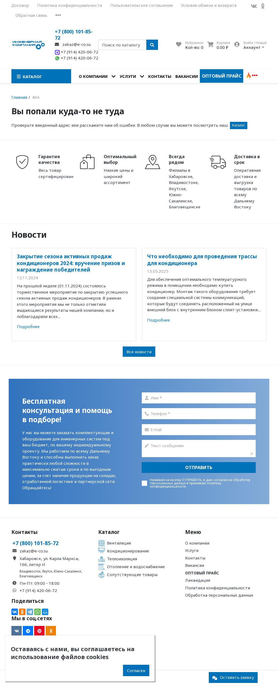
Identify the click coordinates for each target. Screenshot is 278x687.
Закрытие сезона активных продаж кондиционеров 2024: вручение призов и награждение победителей (71, 263)
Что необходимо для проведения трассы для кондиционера (202, 259)
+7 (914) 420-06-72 (79, 52)
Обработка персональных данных (219, 595)
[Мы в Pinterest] (39, 631)
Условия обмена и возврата (208, 5)
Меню (193, 532)
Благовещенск (31, 576)
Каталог (238, 125)
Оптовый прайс (221, 76)
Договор (20, 5)
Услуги (128, 76)
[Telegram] (30, 612)
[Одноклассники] (22, 612)
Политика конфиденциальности (69, 5)
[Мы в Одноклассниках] (263, 6)
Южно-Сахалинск (67, 571)
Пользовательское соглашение (141, 5)
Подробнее (28, 326)
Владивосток (30, 571)
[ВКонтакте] (14, 612)
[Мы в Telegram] (28, 631)
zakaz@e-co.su (76, 44)
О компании (93, 76)
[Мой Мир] (45, 612)
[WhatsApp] (37, 612)
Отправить (198, 467)
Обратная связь (31, 15)
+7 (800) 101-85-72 (74, 34)
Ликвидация (197, 580)
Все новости (139, 351)
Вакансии (186, 76)
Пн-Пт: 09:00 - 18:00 (39, 583)
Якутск (47, 571)
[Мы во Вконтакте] (254, 6)
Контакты (159, 76)
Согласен (136, 670)
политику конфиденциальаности (185, 485)
